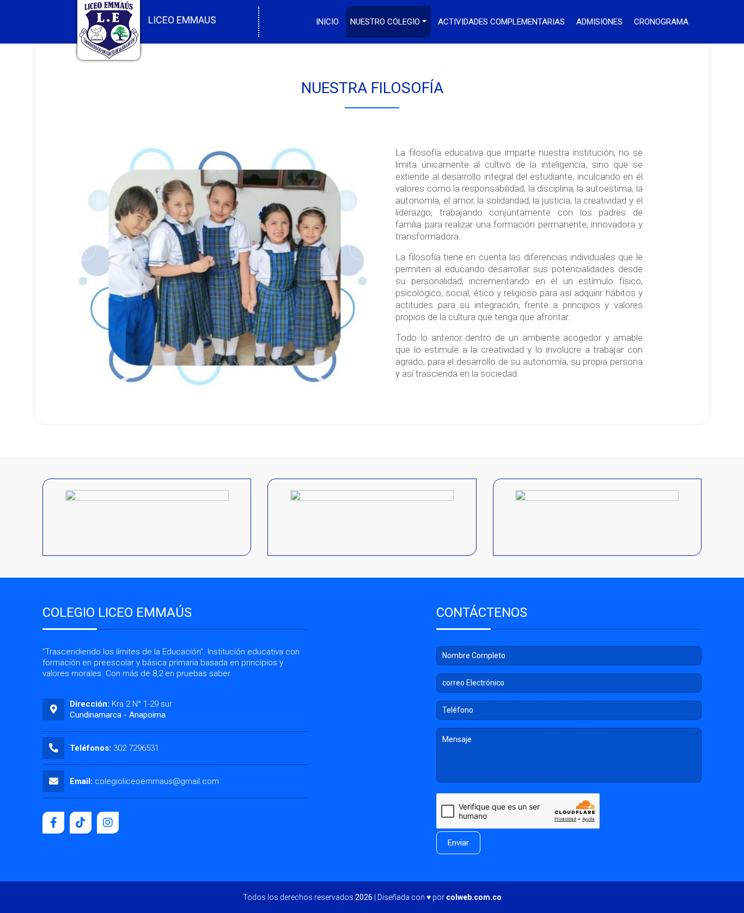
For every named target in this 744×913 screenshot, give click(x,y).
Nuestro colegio (385, 22)
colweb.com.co (474, 897)
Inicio (327, 22)
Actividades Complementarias (501, 22)
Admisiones (599, 22)
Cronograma (661, 22)
